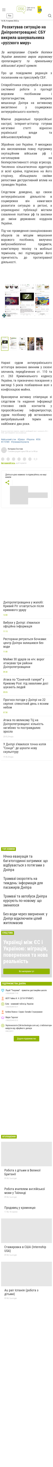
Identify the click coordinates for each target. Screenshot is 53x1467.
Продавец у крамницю (19, 1208)
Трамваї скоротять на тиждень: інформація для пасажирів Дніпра (23, 883)
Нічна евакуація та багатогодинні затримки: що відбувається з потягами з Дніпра (25, 863)
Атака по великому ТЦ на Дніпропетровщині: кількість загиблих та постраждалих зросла (23, 725)
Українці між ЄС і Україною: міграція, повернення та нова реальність (25, 951)
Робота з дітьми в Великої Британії (22, 1172)
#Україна (30, 439)
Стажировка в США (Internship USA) (25, 1249)
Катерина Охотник (15, 449)
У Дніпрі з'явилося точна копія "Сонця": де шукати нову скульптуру (24, 748)
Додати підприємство (26, 1038)
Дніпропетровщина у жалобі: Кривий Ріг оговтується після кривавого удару (23, 606)
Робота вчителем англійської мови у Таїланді (24, 1191)
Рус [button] (9, 15)
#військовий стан (8, 439)
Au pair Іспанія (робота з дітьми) (21, 1292)
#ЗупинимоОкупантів (20, 442)
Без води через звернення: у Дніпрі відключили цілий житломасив (25, 918)
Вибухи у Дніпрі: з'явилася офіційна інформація (21, 624)
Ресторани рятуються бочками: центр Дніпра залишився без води (25, 643)
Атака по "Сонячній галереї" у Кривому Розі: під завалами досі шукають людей (25, 683)
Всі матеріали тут (26, 971)
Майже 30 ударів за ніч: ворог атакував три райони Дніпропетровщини (24, 663)
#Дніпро (21, 439)
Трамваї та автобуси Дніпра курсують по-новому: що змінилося (25, 900)
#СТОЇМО (5, 442)
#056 (38, 439)
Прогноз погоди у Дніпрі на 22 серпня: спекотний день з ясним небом (26, 703)
